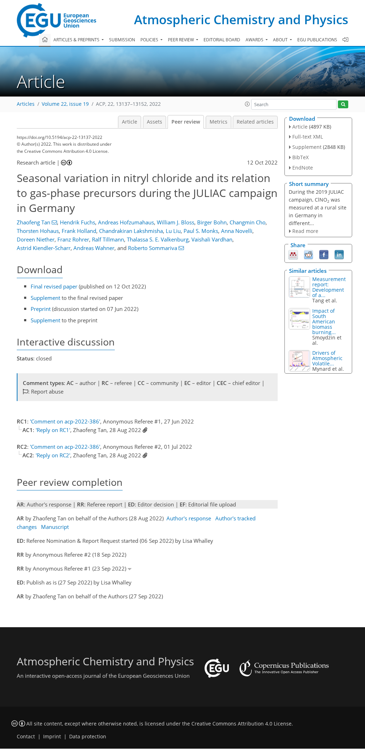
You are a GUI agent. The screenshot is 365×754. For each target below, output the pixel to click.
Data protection (87, 736)
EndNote (302, 167)
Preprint (41, 308)
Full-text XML (307, 136)
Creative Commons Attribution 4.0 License (241, 724)
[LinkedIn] (339, 254)
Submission (122, 40)
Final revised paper (54, 286)
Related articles (255, 122)
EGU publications (317, 40)
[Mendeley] (293, 254)
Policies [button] (149, 40)
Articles (26, 104)
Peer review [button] (181, 40)
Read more (305, 231)
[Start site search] (343, 104)
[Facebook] (324, 254)
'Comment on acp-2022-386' (65, 421)
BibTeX (300, 157)
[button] (247, 104)
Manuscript (55, 526)
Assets (154, 122)
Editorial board (222, 40)
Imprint (52, 736)
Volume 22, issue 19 (65, 104)
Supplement (45, 297)
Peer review (185, 122)
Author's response (188, 518)
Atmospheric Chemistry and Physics (241, 19)
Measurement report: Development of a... (329, 287)
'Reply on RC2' (53, 455)
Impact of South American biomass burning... (324, 321)
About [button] (281, 40)
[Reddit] (308, 254)
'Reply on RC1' (53, 429)
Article (129, 122)
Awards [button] (255, 40)
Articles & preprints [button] (77, 40)
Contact (26, 736)
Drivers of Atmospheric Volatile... (327, 358)
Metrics (218, 122)
